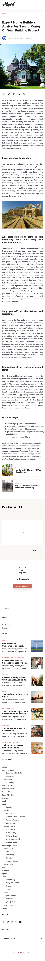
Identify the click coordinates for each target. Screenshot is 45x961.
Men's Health (11, 829)
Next (35, 550)
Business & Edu (9, 709)
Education (10, 776)
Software (10, 898)
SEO (7, 892)
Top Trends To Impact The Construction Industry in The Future (15, 712)
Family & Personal (9, 791)
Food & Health (8, 795)
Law (3, 867)
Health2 (5, 804)
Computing (10, 879)
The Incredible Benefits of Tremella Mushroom (29, 527)
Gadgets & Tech (12, 882)
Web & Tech (10, 902)
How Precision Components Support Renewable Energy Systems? (12, 644)
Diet (8, 810)
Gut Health (10, 823)
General (6, 14)
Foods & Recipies (25, 523)
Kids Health (10, 826)
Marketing (10, 782)
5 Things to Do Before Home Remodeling (12, 746)
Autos (4, 767)
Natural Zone (11, 836)
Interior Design (12, 861)
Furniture (9, 858)
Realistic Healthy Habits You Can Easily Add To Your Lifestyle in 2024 (15, 678)
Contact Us (6, 624)
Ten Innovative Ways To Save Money (13, 729)
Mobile (8, 889)
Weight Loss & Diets (14, 839)
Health (5, 675)
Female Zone (11, 813)
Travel (5, 692)
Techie (4, 876)
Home (4, 628)
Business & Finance (9, 785)
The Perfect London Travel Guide (15, 695)
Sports (5, 873)
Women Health (12, 842)
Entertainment (8, 788)
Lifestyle (5, 870)
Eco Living (10, 854)
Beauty (9, 807)
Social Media (11, 895)
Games (9, 886)
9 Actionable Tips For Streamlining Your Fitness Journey (14, 661)
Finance (5, 726)
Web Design (11, 905)
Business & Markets (14, 773)
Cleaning (9, 848)
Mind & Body (11, 832)
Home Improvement (10, 743)
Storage (9, 864)
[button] (41, 4)
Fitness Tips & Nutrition (13, 658)
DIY (7, 851)
